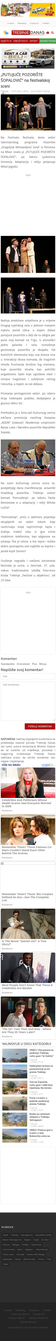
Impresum (34, 23)
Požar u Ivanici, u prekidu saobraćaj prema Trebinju (39, 1101)
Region (27, 1240)
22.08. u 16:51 (37, 1094)
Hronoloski (23, 664)
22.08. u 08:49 (37, 1126)
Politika (25, 1245)
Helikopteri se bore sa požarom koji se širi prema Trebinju (41, 1069)
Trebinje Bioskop (28, 1322)
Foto (49, 1259)
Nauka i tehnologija (36, 1254)
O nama (10, 23)
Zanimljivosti (42, 1249)
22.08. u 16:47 (37, 1110)
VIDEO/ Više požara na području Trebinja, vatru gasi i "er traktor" (42, 1053)
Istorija (18, 1259)
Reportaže (7, 1259)
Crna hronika (8, 1249)
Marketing (22, 23)
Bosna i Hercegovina (12, 1240)
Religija (15, 1245)
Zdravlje (20, 1254)
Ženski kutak (29, 1259)
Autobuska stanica (20, 1314)
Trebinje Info (39, 1314)
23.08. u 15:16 (37, 1062)
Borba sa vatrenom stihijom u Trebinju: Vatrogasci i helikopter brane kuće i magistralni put (41, 1120)
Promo (41, 1259)
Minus (43, 664)
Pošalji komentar (40, 726)
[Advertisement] (28, 205)
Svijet (36, 1240)
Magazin (29, 1249)
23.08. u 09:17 (37, 1078)
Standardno (8, 664)
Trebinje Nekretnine (38, 1318)
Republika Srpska (43, 1235)
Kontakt (46, 23)
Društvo (20, 41)
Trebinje (5, 91)
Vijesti (5, 41)
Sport (34, 41)
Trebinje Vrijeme (16, 1318)
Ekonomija (36, 1245)
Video (5, 1264)
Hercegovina (27, 1235)
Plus (34, 664)
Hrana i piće (8, 1254)
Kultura (6, 1245)
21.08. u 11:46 (37, 1142)
